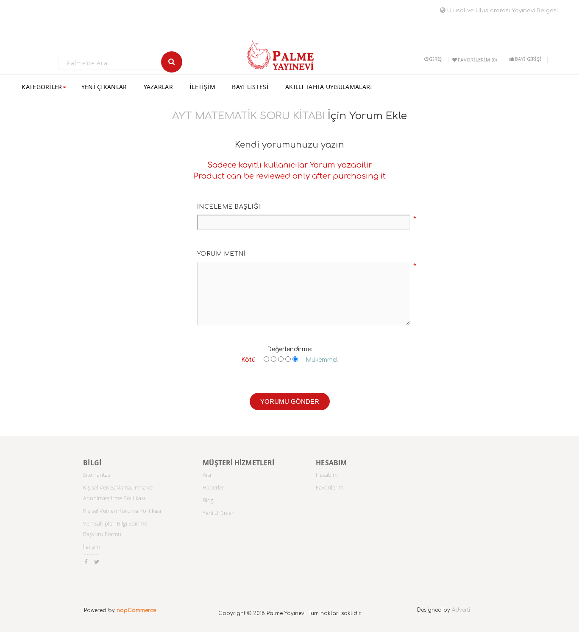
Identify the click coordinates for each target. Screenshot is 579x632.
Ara (207, 474)
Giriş (435, 59)
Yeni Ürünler (218, 513)
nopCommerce (136, 610)
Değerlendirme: (289, 349)
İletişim (91, 547)
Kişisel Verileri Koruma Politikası (122, 511)
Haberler (213, 487)
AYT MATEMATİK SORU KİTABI (248, 116)
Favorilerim (329, 487)
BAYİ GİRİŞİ (528, 59)
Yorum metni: (222, 254)
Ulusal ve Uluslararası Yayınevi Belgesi (501, 11)
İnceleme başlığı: (229, 207)
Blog (208, 500)
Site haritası (97, 474)
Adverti (461, 610)
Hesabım (326, 474)
